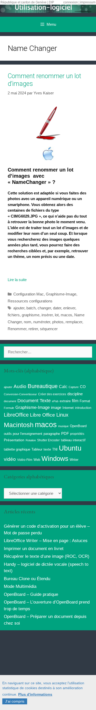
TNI (55, 449)
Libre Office (42, 415)
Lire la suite (17, 279)
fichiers (14, 315)
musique (63, 426)
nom (27, 322)
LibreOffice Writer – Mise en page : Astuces (46, 540)
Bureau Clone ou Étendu (27, 578)
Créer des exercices (52, 394)
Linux (62, 415)
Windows (54, 458)
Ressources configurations (30, 301)
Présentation (14, 440)
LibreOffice (16, 415)
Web (37, 460)
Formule (9, 407)
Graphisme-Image (61, 294)
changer (44, 308)
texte (47, 449)
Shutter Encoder (48, 440)
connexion (70, 2)
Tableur (36, 449)
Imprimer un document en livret (33, 548)
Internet (68, 408)
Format (85, 401)
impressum (87, 2)
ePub (55, 401)
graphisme (30, 315)
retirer (33, 329)
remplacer (74, 322)
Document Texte (34, 400)
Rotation (31, 440)
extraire (65, 401)
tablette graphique (17, 449)
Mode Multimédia (20, 586)
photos (57, 322)
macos (66, 315)
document (10, 401)
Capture (74, 387)
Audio (20, 386)
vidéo (10, 459)
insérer (47, 315)
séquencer (49, 329)
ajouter (18, 308)
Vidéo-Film (24, 460)
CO (83, 387)
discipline (75, 394)
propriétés (77, 434)
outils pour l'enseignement (23, 434)
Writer (74, 460)
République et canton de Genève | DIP (27, 2)
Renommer (17, 329)
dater (57, 308)
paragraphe (52, 434)
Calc (63, 386)
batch (31, 308)
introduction (83, 408)
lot (57, 315)
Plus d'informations (35, 694)
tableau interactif (73, 440)
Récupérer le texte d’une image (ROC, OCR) (46, 556)
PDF (65, 433)
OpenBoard (78, 426)
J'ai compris (14, 701)
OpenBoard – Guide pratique (31, 594)
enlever (69, 308)
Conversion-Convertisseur (20, 394)
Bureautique (43, 386)
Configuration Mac (28, 294)
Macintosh (19, 424)
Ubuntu (70, 448)
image (56, 407)
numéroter (41, 322)
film (75, 400)
